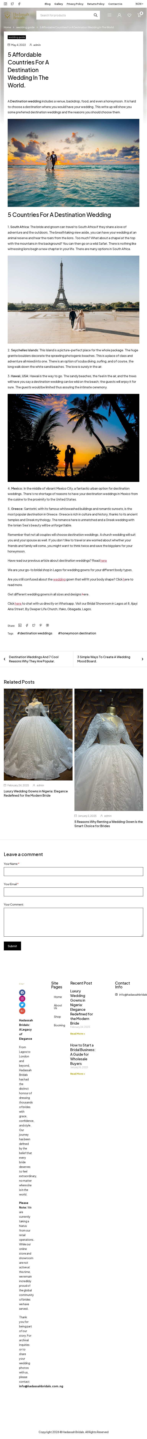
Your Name (11, 863)
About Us (55, 1007)
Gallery (58, 3)
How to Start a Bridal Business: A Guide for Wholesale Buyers (83, 1054)
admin (37, 44)
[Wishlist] (129, 15)
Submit (12, 946)
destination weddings (36, 633)
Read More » (77, 1033)
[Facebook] (22, 993)
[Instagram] (22, 999)
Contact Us (115, 3)
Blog (48, 3)
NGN (138, 3)
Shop (55, 1016)
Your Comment (13, 904)
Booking (55, 1025)
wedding (59, 579)
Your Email (11, 884)
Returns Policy (96, 3)
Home (7, 27)
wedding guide (25, 27)
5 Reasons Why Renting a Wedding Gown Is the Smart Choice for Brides (108, 824)
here (103, 560)
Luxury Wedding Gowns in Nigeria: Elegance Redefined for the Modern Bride (36, 793)
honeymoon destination (78, 633)
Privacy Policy (75, 3)
